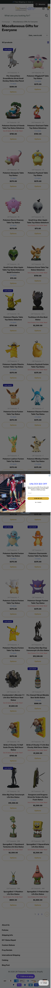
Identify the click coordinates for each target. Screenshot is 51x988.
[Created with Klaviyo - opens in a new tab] (25, 513)
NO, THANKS (38, 502)
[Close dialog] (49, 475)
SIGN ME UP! (38, 498)
